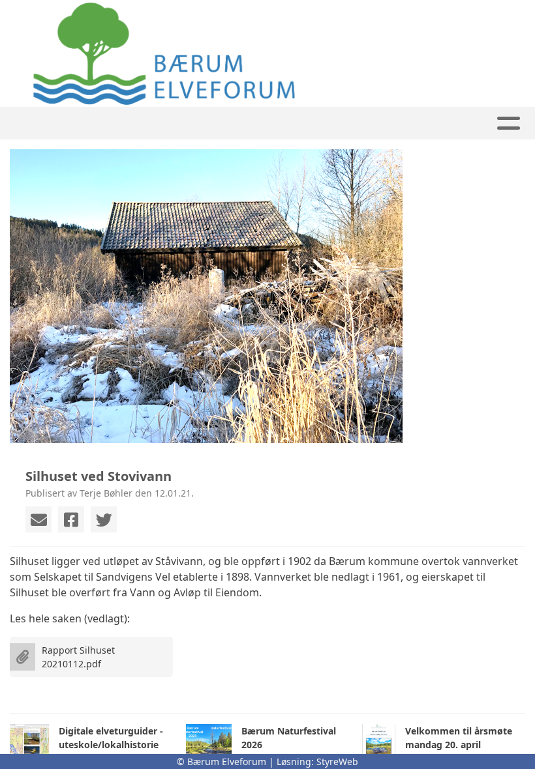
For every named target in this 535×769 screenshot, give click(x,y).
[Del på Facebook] (71, 519)
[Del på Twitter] (104, 519)
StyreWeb (337, 761)
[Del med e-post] (38, 519)
